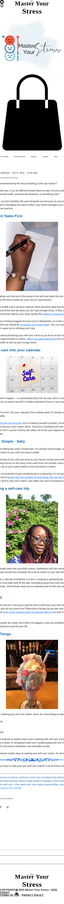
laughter (34, 156)
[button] (32, 112)
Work (56, 156)
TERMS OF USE (9, 895)
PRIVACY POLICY (33, 895)
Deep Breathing (19, 156)
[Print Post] (7, 807)
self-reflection (8, 798)
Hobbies (45, 156)
